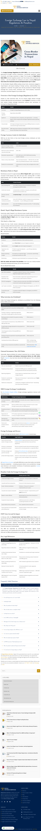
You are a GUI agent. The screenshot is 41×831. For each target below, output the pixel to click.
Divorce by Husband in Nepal (8, 815)
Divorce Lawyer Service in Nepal (8, 809)
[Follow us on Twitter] (20, 1)
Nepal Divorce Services (7, 462)
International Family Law (9, 701)
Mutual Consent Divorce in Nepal (8, 817)
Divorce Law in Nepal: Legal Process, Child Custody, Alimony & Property (22, 726)
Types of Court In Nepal (12, 739)
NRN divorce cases (24, 434)
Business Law (6, 691)
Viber (3, 664)
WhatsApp (36, 663)
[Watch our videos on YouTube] (22, 1)
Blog (23, 794)
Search (10, 3)
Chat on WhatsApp (16, 1)
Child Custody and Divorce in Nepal (9, 811)
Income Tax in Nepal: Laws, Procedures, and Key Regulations (20, 746)
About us (24, 790)
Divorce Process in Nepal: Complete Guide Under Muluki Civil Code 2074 (22, 759)
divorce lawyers (4, 657)
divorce (28, 423)
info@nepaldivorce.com (29, 1)
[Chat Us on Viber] (39, 415)
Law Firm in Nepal (26, 802)
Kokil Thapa (35, 829)
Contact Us (4, 3)
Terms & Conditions (26, 800)
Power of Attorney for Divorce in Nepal (10, 819)
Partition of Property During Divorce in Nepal (16, 773)
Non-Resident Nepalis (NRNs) (10, 392)
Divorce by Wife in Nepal (7, 813)
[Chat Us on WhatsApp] (39, 412)
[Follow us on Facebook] (2, 802)
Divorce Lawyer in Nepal (27, 792)
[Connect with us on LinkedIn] (21, 1)
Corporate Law (7, 694)
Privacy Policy (25, 798)
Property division (18, 440)
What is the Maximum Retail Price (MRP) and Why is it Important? (21, 733)
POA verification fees (23, 451)
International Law (7, 698)
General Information (8, 681)
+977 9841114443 (6, 1)
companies (7, 358)
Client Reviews (25, 796)
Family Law (6, 684)
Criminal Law (6, 687)
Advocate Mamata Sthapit (21, 64)
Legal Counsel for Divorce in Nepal (9, 821)
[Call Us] (40, 418)
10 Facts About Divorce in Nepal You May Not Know (17, 719)
